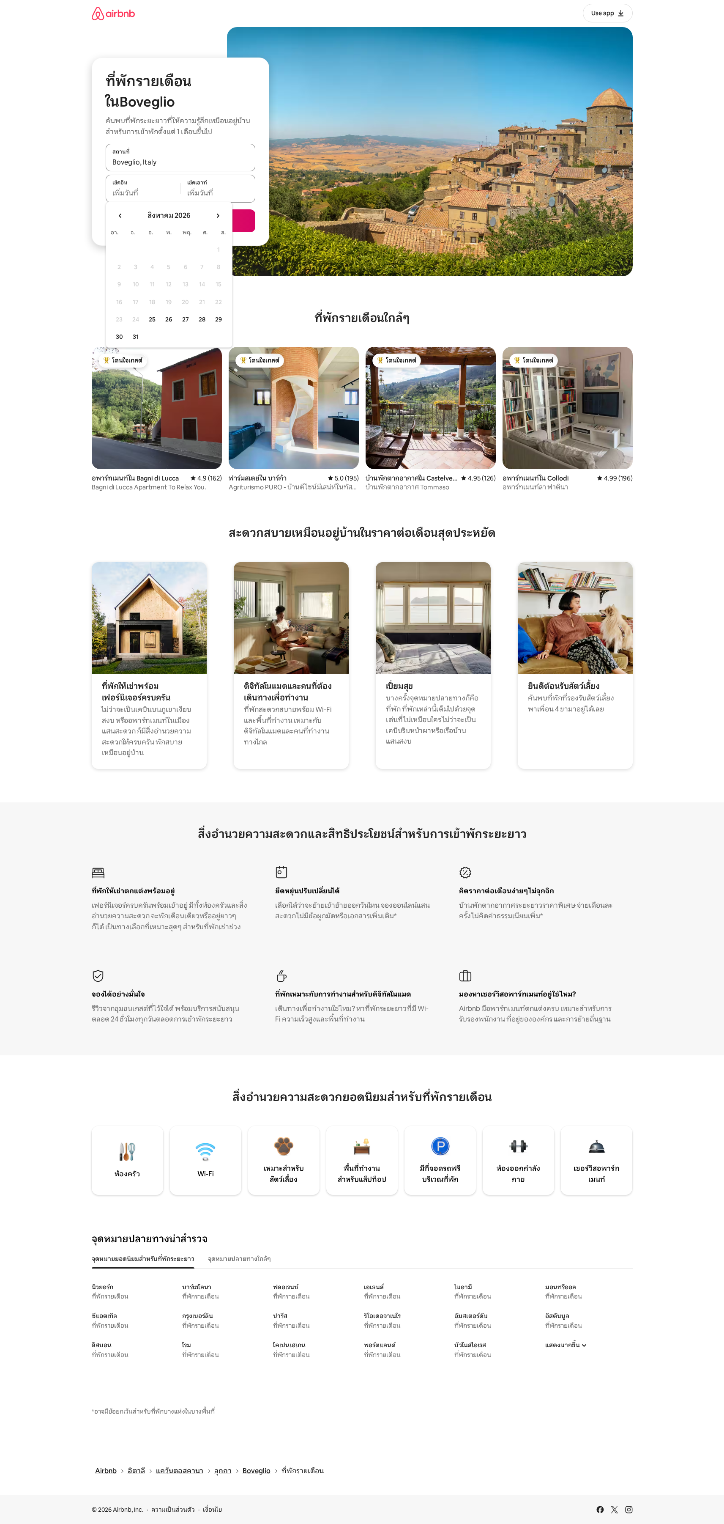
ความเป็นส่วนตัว (173, 1509)
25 (152, 319)
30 (119, 336)
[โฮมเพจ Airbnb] (113, 13)
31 (136, 336)
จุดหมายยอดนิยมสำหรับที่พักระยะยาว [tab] (143, 1259)
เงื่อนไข (212, 1509)
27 (185, 319)
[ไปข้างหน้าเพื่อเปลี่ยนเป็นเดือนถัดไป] (217, 215)
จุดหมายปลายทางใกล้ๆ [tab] (239, 1259)
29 (218, 319)
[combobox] (180, 162)
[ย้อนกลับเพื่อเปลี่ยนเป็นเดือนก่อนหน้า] (120, 215)
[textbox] (143, 193)
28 (202, 319)
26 (168, 319)
